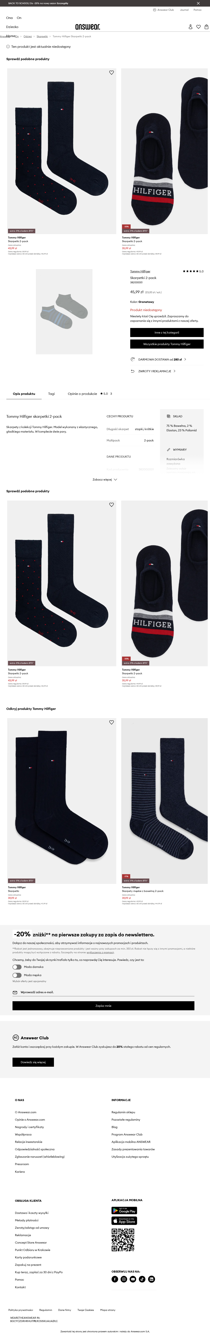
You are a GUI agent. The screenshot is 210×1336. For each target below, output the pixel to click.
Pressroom (22, 1164)
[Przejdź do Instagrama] (124, 1279)
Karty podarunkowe (28, 1257)
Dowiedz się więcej (33, 1062)
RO (38, 1321)
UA (47, 1321)
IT (33, 1321)
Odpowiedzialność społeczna (35, 1149)
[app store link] (124, 1220)
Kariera (20, 1172)
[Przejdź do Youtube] (133, 1279)
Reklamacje (23, 1235)
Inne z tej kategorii (167, 332)
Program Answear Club (127, 1134)
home (10, 36)
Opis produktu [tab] (24, 394)
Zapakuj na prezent (28, 1265)
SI (41, 1321)
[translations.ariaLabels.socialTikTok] (142, 1279)
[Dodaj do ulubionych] (111, 72)
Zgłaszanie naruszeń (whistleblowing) (40, 1157)
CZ (19, 1321)
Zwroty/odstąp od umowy (32, 1228)
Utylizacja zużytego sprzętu (130, 1157)
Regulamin (45, 1310)
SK (43, 1321)
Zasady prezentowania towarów (133, 1149)
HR (26, 1321)
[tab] (90, 394)
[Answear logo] (87, 27)
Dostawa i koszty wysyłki (31, 1213)
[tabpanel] (105, 441)
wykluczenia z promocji (100, 952)
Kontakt (20, 1287)
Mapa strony (107, 1310)
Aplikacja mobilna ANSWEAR (131, 1142)
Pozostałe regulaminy (126, 1119)
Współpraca (23, 1134)
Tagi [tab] (51, 394)
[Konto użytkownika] (190, 26)
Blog (115, 1127)
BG (12, 1321)
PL (35, 1321)
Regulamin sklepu (123, 1112)
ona (9, 18)
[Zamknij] (198, 3)
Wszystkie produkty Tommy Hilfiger (167, 344)
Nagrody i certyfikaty (29, 1127)
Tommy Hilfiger (140, 271)
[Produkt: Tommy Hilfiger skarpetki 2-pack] (61, 151)
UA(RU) (53, 1321)
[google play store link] (124, 1210)
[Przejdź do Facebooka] (115, 1279)
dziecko (12, 27)
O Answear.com (25, 1112)
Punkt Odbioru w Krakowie (32, 1250)
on (19, 18)
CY (15, 1321)
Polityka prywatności (20, 1310)
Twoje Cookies (86, 1310)
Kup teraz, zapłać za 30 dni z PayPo (39, 1272)
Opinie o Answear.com (30, 1119)
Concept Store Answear (31, 1242)
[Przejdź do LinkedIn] (151, 1279)
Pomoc (19, 1279)
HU (30, 1321)
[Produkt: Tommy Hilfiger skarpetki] (61, 801)
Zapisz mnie (103, 1006)
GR (22, 1321)
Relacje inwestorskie (28, 1142)
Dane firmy (64, 1310)
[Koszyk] (206, 26)
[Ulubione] (198, 26)
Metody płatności (26, 1220)
